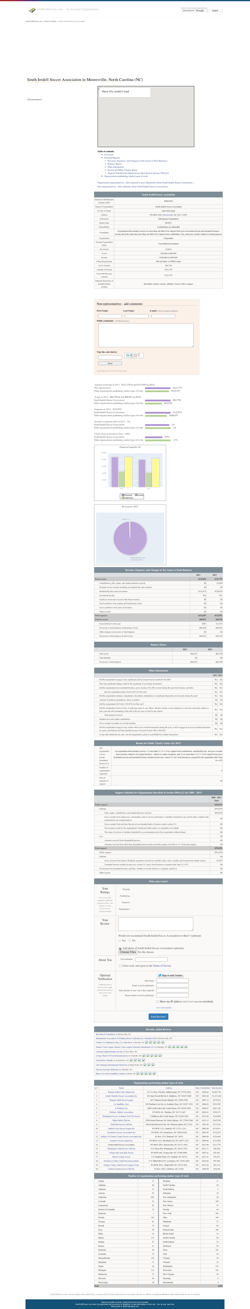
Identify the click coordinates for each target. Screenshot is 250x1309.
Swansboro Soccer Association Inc (121, 1132)
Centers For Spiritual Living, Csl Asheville (113, 1042)
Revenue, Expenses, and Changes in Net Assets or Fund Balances (137, 160)
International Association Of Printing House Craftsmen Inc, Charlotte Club (126, 1038)
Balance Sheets (115, 163)
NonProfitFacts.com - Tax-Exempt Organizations (68, 9)
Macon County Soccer (121, 1156)
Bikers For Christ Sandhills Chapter (110, 1073)
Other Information (116, 166)
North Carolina (50, 21)
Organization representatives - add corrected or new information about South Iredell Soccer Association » (145, 182)
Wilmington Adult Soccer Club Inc (121, 1148)
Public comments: (113, 320)
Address (169, 1087)
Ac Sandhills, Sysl (121, 1104)
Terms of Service (162, 965)
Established (205, 1087)
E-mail (164, 310)
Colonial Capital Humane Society (109, 1051)
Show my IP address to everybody (186, 1001)
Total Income (217, 1087)
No (134, 940)
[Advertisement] (125, 49)
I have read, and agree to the (146, 965)
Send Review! (158, 1016)
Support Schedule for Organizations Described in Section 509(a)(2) (138, 173)
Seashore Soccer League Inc (121, 1140)
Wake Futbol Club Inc (121, 1120)
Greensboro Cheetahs (104, 1060)
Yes (124, 940)
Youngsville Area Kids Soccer (121, 1152)
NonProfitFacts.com (34, 21)
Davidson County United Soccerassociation (121, 1160)
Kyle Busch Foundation (105, 1034)
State (197, 1087)
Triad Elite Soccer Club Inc (121, 1124)
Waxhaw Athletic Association (121, 1112)
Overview (108, 154)
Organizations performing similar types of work (126, 176)
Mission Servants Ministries (107, 1069)
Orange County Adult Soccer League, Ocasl (121, 1164)
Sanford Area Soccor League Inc (121, 1128)
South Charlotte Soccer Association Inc (121, 1095)
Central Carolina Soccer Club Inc (121, 1168)
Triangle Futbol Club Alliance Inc (121, 1092)
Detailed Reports (112, 157)
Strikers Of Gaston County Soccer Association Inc (121, 1136)
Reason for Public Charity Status (122, 169)
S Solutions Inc (121, 1108)
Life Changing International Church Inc (112, 1064)
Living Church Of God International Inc (112, 1055)
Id (96, 1087)
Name (121, 1087)
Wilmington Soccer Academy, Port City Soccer (121, 1116)
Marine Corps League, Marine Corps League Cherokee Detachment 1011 (125, 1047)
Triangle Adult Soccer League (121, 1100)
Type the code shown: (107, 352)
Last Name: (129, 310)
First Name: (102, 310)
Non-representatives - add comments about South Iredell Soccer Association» (133, 186)
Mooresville (168, 214)
